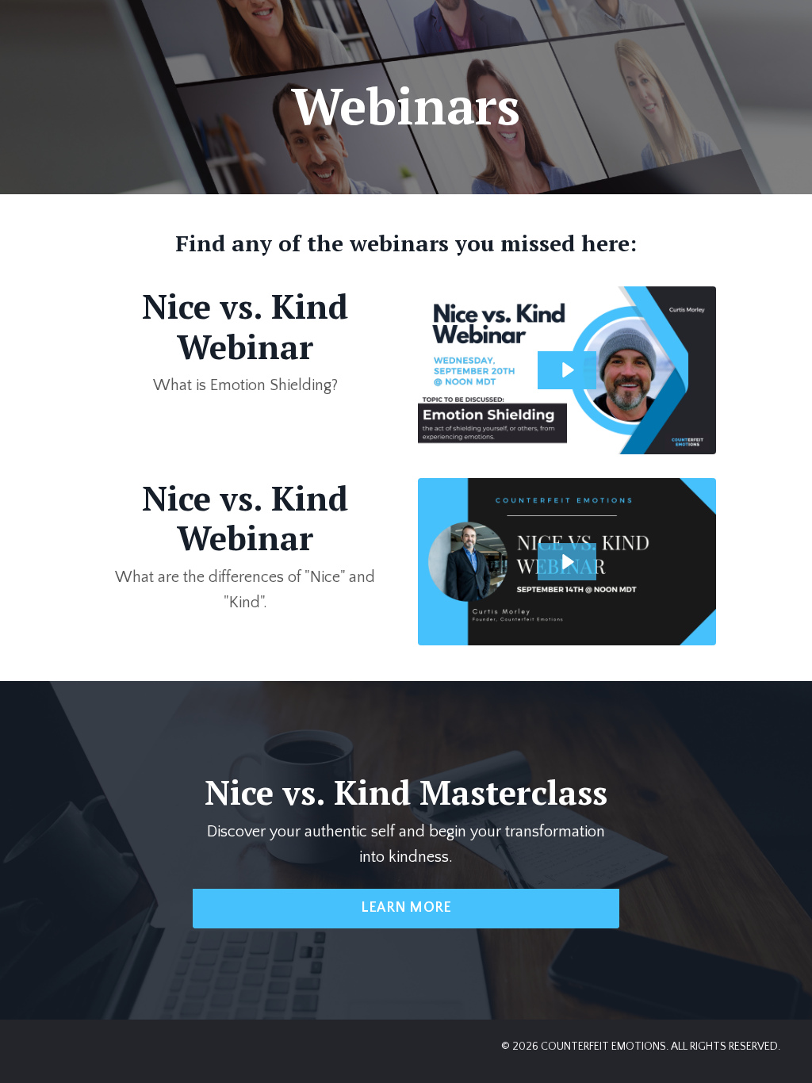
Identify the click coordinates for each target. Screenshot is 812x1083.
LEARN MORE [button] (406, 908)
